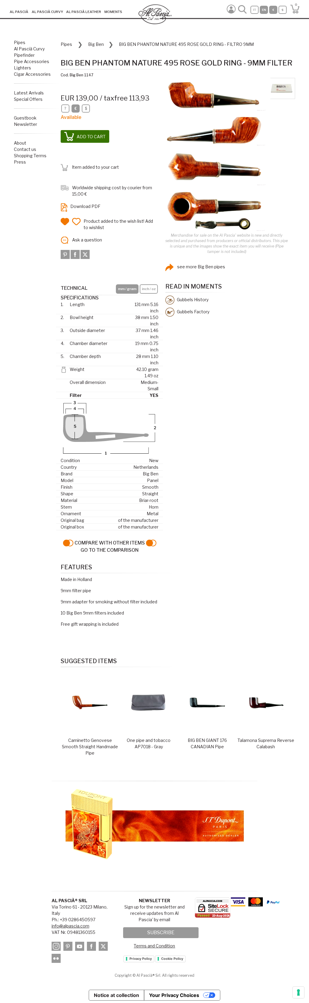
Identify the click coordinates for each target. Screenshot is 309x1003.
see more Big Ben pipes (200, 266)
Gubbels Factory (192, 311)
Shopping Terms (30, 155)
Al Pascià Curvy (29, 48)
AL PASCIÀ (19, 12)
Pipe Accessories (31, 61)
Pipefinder (24, 55)
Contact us (25, 149)
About (20, 142)
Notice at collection (116, 995)
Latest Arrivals (29, 92)
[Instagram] (57, 947)
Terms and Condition (154, 945)
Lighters (22, 67)
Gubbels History (192, 299)
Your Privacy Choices (174, 995)
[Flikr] (57, 959)
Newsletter (25, 124)
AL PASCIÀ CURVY (47, 12)
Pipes (19, 42)
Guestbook (25, 117)
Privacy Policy (140, 959)
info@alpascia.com (70, 925)
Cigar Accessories (32, 74)
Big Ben (96, 44)
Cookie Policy (172, 959)
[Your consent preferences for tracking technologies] (298, 992)
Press (20, 162)
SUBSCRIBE (160, 932)
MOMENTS (113, 12)
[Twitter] (85, 253)
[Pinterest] (66, 253)
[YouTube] (80, 947)
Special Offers (28, 99)
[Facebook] (76, 253)
